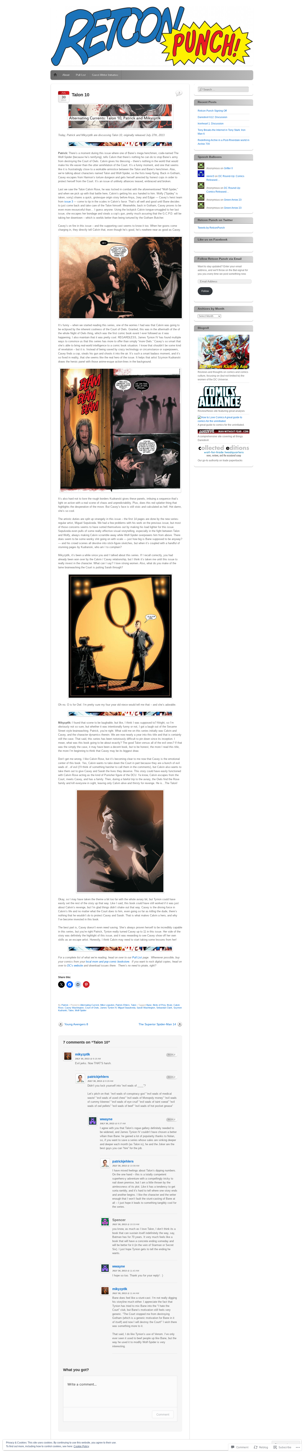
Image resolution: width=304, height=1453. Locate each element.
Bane (149, 1005)
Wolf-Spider (80, 1010)
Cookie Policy (81, 1446)
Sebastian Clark (164, 1007)
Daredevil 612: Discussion (212, 117)
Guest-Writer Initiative (105, 74)
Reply (172, 1055)
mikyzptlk (82, 1054)
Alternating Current (89, 1005)
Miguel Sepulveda (126, 1007)
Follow (205, 291)
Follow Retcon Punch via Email (220, 258)
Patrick (64, 1005)
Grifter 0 (228, 168)
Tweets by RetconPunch (211, 227)
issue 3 (69, 201)
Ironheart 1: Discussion (211, 123)
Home (55, 75)
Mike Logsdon (107, 1005)
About (65, 74)
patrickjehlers (98, 1076)
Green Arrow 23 (233, 199)
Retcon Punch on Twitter (215, 220)
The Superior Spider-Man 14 (157, 1024)
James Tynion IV (108, 1007)
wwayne (106, 1119)
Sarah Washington (146, 1007)
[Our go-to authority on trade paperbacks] (223, 456)
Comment (162, 1414)
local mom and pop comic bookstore (107, 961)
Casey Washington (74, 1007)
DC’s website (75, 965)
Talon (133, 1005)
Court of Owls (92, 1007)
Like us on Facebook (212, 239)
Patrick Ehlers (123, 1005)
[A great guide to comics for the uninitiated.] (223, 421)
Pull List (81, 74)
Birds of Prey (159, 1005)
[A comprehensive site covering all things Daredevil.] (223, 432)
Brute (169, 1005)
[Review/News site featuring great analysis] (219, 407)
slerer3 (210, 176)
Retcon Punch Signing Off (212, 110)
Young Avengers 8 (76, 1024)
